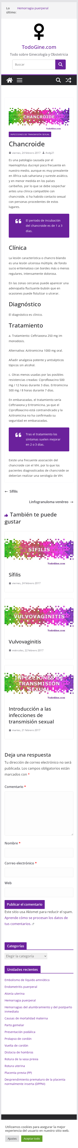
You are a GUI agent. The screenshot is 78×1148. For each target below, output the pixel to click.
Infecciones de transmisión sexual (30, 134)
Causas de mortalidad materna (26, 1018)
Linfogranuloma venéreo (48, 502)
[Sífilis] (39, 534)
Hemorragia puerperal (32, 8)
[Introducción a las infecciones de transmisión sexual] (39, 668)
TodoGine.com (39, 46)
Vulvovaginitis (25, 641)
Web (8, 883)
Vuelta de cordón (16, 1045)
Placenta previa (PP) (18, 1073)
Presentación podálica (20, 1032)
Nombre (13, 843)
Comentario (15, 786)
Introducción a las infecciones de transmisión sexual (31, 715)
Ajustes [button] (12, 1138)
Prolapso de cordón (18, 1039)
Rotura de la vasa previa (21, 1059)
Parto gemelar (14, 1025)
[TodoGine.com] (10, 80)
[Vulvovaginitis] (39, 601)
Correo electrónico (21, 863)
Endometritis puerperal (21, 987)
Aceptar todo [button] (32, 1138)
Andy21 (50, 153)
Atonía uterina (15, 993)
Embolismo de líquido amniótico (27, 980)
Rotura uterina (15, 1066)
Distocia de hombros (19, 1052)
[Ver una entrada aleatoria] (68, 80)
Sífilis (14, 491)
